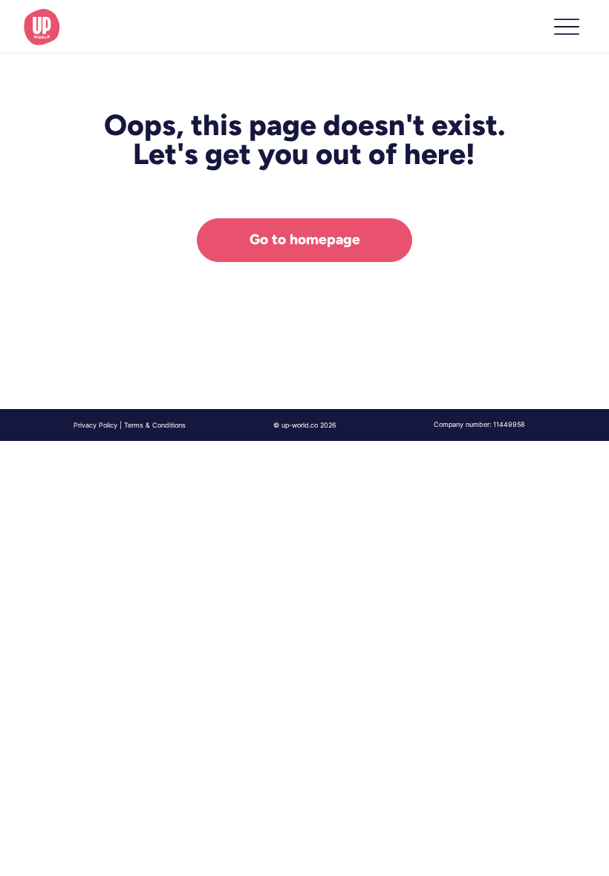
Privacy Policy (95, 425)
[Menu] (566, 27)
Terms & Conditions (155, 425)
